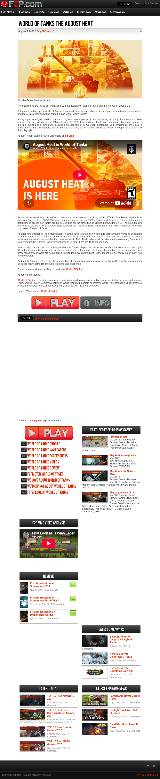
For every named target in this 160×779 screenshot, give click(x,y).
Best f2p (39, 11)
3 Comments (51, 590)
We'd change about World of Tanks (51, 486)
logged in (37, 420)
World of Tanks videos (43, 462)
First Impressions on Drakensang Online (42, 613)
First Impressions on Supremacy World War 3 (44, 599)
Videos (102, 11)
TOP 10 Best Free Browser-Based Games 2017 (61, 713)
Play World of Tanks (49, 433)
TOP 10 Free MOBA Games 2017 (58, 743)
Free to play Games (146, 3)
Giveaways (117, 11)
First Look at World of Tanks (47, 492)
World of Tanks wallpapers (46, 450)
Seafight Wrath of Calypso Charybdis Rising (121, 639)
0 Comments (57, 604)
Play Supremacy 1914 (122, 492)
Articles (68, 11)
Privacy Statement (147, 775)
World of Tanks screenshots (47, 456)
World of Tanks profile (43, 444)
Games (25, 11)
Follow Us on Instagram (46, 318)
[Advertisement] (80, 361)
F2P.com (70, 135)
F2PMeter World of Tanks (45, 474)
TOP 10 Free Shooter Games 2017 (59, 729)
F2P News (7, 11)
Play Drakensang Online (123, 455)
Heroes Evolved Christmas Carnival (121, 669)
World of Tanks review (43, 468)
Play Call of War (118, 437)
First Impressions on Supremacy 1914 (42, 585)
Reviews (54, 11)
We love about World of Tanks (48, 480)
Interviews (84, 11)
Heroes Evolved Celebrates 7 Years (121, 655)
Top (153, 766)
